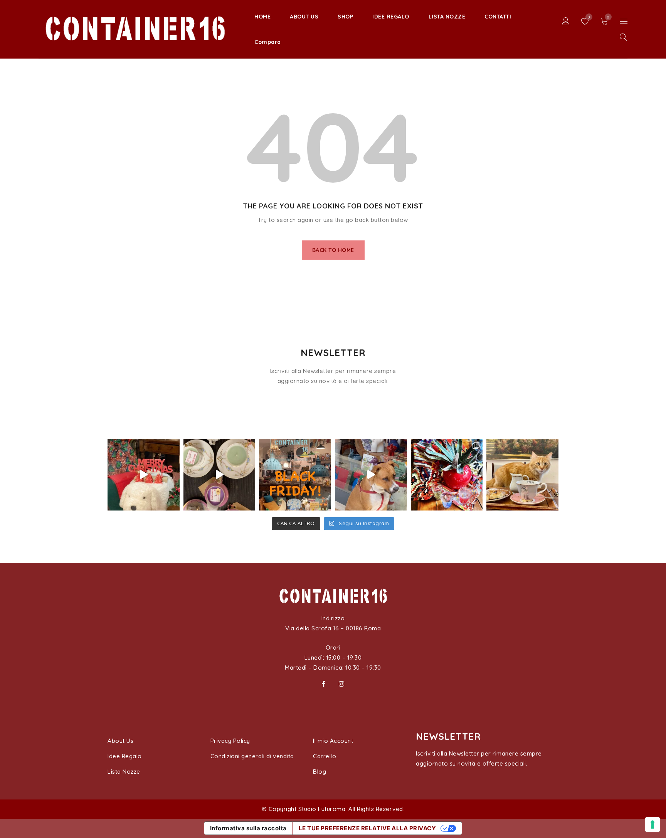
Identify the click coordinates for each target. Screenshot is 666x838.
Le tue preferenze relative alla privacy (367, 828)
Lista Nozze (124, 771)
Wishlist (588, 17)
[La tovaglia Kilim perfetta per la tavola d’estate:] (447, 475)
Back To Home (333, 250)
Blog (319, 771)
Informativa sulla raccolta (248, 828)
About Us (120, 740)
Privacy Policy (230, 740)
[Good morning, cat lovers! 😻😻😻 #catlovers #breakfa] (522, 475)
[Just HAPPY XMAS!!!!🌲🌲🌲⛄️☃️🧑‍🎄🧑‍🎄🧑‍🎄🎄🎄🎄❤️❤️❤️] (144, 475)
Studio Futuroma (322, 809)
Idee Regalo (125, 756)
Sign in (566, 21)
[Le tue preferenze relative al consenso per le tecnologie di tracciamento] (652, 824)
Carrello (324, 756)
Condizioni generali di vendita (252, 756)
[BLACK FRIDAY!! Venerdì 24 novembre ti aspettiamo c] (295, 475)
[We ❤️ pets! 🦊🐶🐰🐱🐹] (371, 475)
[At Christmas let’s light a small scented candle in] (219, 475)
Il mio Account (333, 740)
